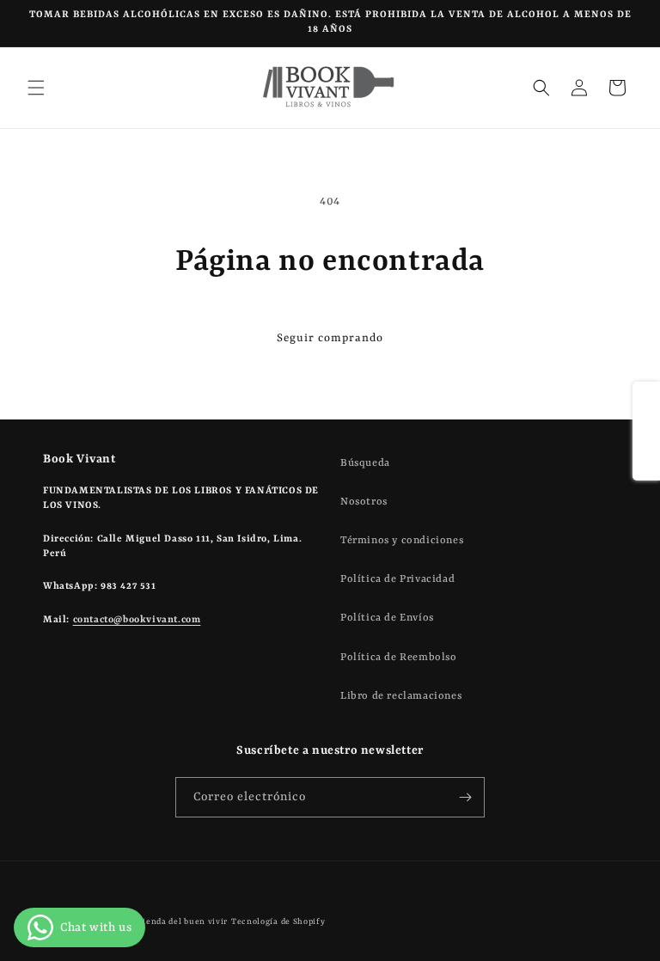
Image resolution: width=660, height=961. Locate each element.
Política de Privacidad (397, 579)
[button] (36, 88)
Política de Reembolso (398, 658)
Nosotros (364, 502)
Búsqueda (365, 463)
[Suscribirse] (465, 797)
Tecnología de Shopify (278, 922)
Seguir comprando (330, 338)
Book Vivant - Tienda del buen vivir (153, 922)
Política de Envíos (387, 618)
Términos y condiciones (401, 541)
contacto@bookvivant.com (137, 620)
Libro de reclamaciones (400, 696)
